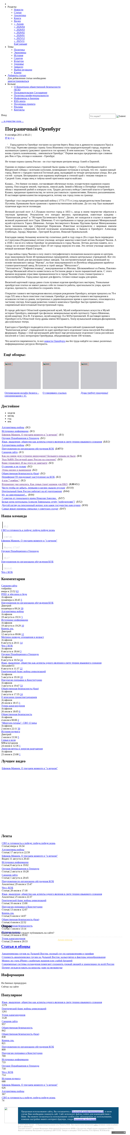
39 (22, 608)
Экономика (20, 52)
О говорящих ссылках (55, 393)
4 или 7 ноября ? (11, 480)
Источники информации (15, 431)
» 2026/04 (19, 26)
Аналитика (20, 15)
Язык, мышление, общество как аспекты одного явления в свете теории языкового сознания (52, 441)
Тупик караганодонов (13, 705)
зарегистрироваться (18, 81)
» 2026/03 (19, 29)
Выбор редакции (23, 69)
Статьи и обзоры (15, 946)
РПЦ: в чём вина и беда (14, 594)
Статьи (18, 12)
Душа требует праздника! (94, 393)
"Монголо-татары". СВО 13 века (19, 723)
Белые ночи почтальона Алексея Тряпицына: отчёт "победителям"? (38, 501)
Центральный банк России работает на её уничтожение (32, 491)
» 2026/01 (19, 35)
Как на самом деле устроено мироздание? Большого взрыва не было (39, 456)
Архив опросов (65, 940)
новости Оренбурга (54, 341)
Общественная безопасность (16, 714)
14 (21, 642)
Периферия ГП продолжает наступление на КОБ (28, 477)
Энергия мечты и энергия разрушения (22, 748)
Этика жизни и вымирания (16, 470)
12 (22, 634)
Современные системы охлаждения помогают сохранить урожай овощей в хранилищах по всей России (58, 964)
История (18, 55)
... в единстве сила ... (12, 121)
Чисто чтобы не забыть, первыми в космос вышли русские (33, 487)
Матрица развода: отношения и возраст (22, 637)
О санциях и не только (14, 466)
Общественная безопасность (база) (20, 473)
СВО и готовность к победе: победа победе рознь (28, 530)
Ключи (17, 72)
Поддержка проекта (24, 104)
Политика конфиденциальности (31, 95)
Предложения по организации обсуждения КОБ (28, 448)
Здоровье (19, 64)
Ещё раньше (20, 44)
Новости (18, 9)
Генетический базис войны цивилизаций (23, 671)
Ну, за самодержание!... (14, 494)
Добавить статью (17, 75)
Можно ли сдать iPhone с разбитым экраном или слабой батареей (37, 960)
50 (19, 728)
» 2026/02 (19, 32)
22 (21, 668)
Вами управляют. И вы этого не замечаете (24, 463)
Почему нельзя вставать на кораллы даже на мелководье (32, 967)
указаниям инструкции (85, 1119)
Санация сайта (10, 452)
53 (21, 685)
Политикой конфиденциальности (88, 1111)
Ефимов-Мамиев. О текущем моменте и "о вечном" (30, 434)
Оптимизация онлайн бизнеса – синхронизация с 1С (22, 394)
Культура (19, 61)
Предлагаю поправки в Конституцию (21, 680)
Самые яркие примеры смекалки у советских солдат (30, 508)
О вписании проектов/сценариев (19, 697)
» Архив (19, 24)
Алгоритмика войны (13, 427)
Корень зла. (7, 628)
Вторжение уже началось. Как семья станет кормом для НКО (35, 484)
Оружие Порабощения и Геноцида (20, 438)
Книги (17, 18)
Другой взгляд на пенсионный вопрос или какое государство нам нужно (41, 505)
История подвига (10, 731)
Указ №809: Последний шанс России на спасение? (29, 459)
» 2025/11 (19, 41)
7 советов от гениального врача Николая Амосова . (29, 498)
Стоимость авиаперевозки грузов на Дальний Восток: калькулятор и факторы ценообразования (53, 957)
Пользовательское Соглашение (30, 92)
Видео (17, 21)
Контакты (19, 109)
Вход (4, 115)
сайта (96, 1125)
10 (22, 625)
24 (21, 660)
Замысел (18, 66)
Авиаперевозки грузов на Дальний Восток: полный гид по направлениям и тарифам (48, 953)
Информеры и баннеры (26, 98)
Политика (19, 49)
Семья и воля (8, 740)
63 (17, 591)
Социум (18, 58)
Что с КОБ (7, 572)
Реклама (18, 107)
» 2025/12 (19, 38)
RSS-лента (19, 101)
